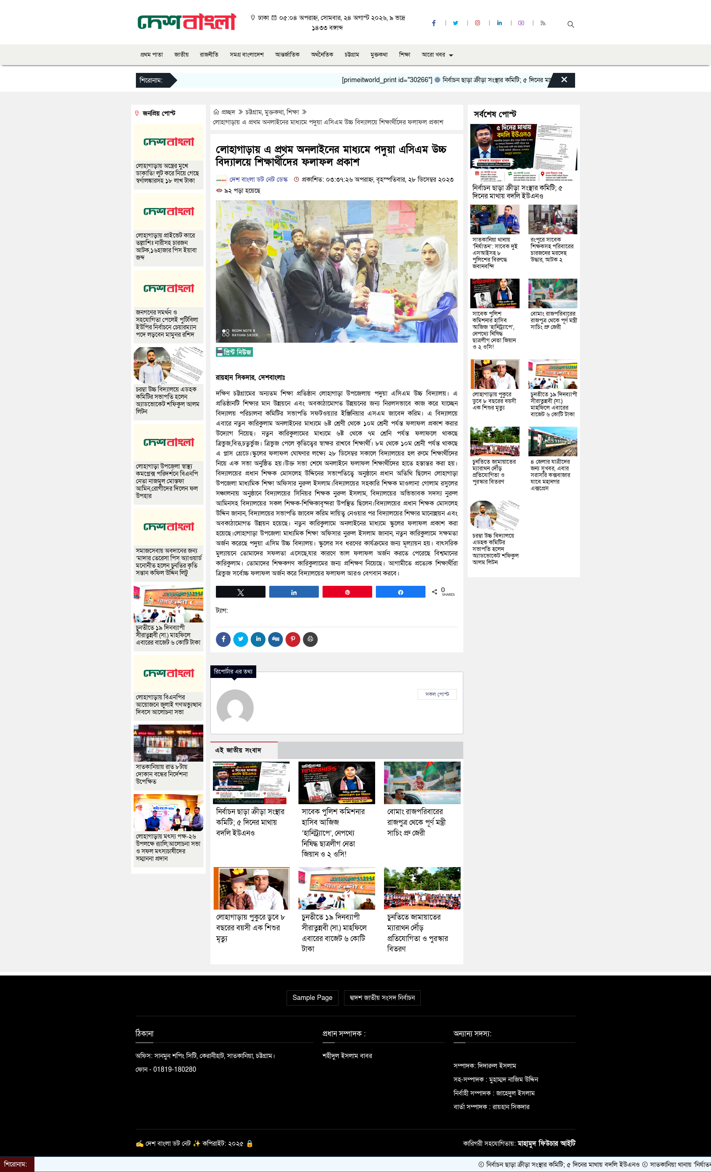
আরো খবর (433, 55)
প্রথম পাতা (151, 55)
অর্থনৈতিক (322, 55)
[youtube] (522, 23)
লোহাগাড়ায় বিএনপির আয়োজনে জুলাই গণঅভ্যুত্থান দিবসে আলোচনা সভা (168, 704)
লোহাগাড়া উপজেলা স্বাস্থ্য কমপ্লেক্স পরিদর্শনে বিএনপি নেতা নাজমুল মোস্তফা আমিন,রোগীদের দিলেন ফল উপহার (167, 481)
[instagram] (478, 23)
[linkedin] (500, 23)
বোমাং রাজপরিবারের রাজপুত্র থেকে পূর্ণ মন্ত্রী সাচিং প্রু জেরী (416, 822)
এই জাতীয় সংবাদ (238, 750)
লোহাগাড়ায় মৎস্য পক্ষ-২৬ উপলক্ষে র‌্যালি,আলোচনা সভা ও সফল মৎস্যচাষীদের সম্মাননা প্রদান (168, 847)
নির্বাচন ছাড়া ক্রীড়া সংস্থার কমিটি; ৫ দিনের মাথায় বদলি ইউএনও (476, 80)
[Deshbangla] (187, 21)
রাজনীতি (209, 55)
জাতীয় (181, 55)
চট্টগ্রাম (352, 55)
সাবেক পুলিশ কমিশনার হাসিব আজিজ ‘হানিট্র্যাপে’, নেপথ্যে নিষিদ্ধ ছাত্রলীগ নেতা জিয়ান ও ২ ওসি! (333, 833)
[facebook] (434, 23)
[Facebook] (223, 639)
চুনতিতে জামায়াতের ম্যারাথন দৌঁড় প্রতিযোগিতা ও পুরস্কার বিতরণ (494, 472)
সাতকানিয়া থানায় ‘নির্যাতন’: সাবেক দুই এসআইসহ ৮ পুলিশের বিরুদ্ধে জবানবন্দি (495, 253)
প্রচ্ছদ (228, 112)
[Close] (557, 82)
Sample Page (313, 998)
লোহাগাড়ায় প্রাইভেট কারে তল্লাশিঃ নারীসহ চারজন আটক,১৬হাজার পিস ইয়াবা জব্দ (166, 246)
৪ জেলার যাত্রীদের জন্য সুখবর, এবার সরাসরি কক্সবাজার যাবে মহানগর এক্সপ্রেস (550, 475)
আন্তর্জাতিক (287, 55)
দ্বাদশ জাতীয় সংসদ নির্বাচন (382, 998)
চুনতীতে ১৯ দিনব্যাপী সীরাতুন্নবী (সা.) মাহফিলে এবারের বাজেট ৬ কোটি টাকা (168, 635)
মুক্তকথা (379, 55)
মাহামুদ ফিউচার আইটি (546, 1143)
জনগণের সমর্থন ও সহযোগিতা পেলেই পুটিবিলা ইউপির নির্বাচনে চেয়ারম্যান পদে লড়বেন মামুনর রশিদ (167, 323)
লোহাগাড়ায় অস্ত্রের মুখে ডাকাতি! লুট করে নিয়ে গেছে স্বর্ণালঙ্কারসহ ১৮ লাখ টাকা (167, 173)
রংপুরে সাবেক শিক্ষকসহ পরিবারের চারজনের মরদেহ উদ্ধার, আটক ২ (552, 250)
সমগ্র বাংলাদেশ (247, 55)
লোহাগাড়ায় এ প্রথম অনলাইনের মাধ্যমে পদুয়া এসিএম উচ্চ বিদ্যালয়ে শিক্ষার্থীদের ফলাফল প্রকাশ (328, 122)
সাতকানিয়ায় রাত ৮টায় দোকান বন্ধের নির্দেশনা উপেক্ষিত (162, 774)
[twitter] (456, 23)
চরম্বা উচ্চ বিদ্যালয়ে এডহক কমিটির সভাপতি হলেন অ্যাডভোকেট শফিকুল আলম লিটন (168, 400)
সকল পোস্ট (437, 694)
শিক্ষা (404, 55)
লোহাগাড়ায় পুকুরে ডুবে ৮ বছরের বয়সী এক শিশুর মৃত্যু (250, 928)
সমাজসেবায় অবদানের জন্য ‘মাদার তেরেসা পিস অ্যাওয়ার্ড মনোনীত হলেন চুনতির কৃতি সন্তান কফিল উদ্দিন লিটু (169, 562)
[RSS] (544, 23)
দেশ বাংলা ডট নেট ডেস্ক (258, 179)
